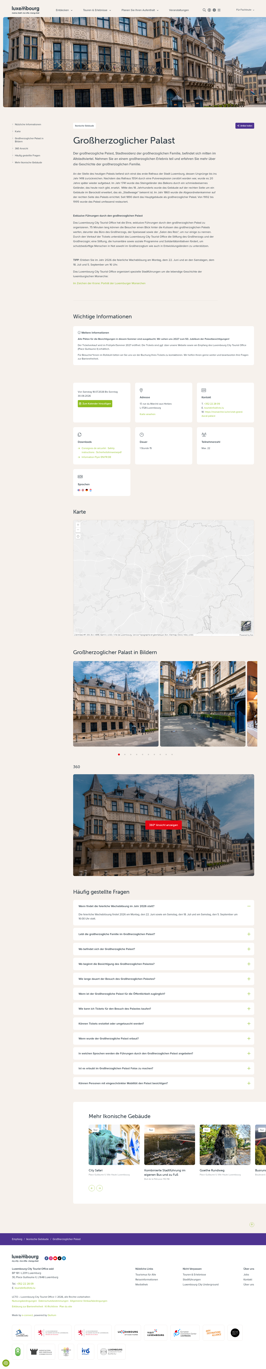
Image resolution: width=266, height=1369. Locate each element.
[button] (78, 524)
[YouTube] (55, 1258)
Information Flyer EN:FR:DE (96, 457)
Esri (251, 635)
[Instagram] (51, 1258)
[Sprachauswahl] (214, 10)
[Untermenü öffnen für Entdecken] (71, 10)
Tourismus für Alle (145, 1274)
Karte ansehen (147, 414)
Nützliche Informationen (28, 124)
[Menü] (219, 10)
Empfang (17, 1239)
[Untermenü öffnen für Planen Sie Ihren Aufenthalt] (157, 10)
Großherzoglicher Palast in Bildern (29, 140)
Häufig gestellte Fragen (27, 155)
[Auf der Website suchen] (204, 10)
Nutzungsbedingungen (24, 1300)
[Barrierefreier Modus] (209, 10)
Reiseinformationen (146, 1279)
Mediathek (141, 1284)
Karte (18, 131)
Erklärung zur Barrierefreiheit (27, 1306)
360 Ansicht (21, 148)
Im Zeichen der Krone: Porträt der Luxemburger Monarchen (109, 283)
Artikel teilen (246, 125)
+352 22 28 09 (212, 403)
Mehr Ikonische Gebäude (28, 162)
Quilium (52, 1315)
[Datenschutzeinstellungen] (5, 1363)
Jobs (246, 1274)
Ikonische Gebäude (37, 1239)
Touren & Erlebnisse (194, 1274)
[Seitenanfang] (252, 1224)
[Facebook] (46, 1258)
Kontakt (247, 1279)
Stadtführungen (192, 1279)
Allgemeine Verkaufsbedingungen (88, 1300)
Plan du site (65, 1306)
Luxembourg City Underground (201, 1284)
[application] (163, 578)
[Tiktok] (59, 1258)
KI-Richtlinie (51, 1306)
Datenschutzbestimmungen (53, 1300)
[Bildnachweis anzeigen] (257, 99)
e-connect (27, 1315)
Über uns (248, 1284)
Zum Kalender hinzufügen (96, 403)
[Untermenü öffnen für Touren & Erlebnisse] (109, 10)
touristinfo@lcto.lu (214, 407)
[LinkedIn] (64, 1258)
